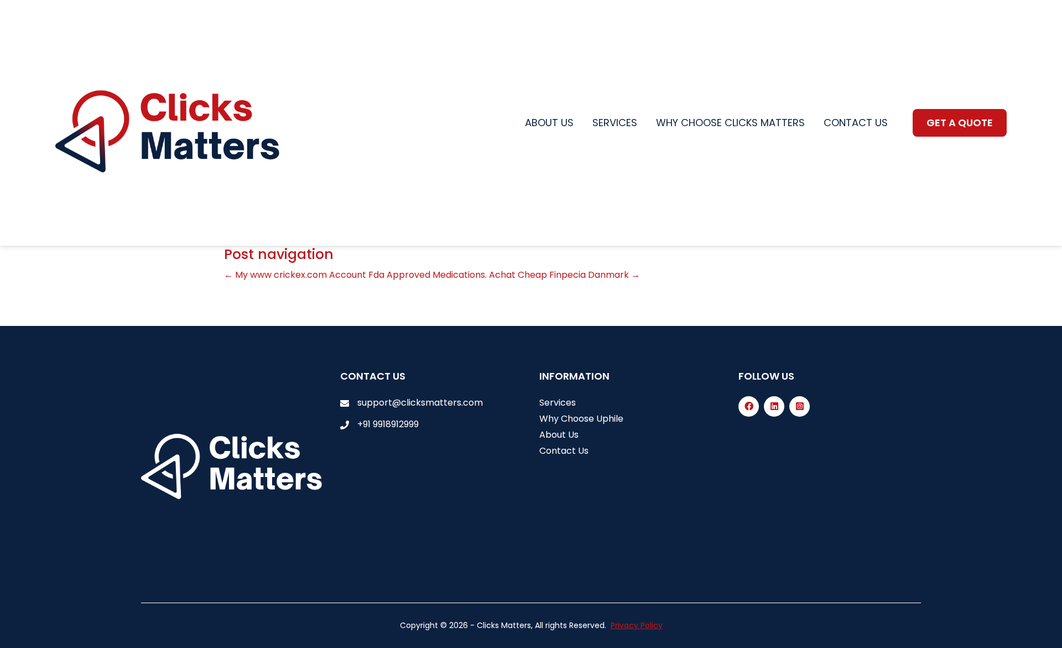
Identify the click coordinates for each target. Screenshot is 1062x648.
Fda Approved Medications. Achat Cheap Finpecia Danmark (504, 274)
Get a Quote (959, 122)
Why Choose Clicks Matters (730, 122)
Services (614, 122)
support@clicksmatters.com (420, 402)
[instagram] (799, 406)
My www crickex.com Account (295, 274)
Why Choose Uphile (581, 418)
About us (549, 122)
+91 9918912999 (388, 424)
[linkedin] (774, 406)
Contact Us (564, 450)
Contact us (856, 122)
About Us (559, 434)
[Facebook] (748, 406)
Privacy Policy (637, 625)
